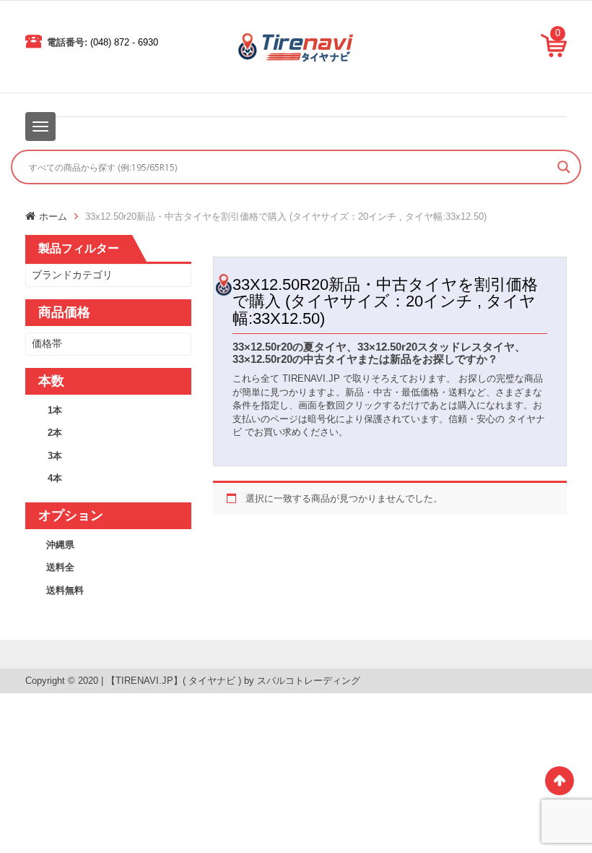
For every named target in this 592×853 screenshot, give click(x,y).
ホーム (53, 216)
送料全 (60, 567)
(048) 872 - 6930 (124, 42)
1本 (55, 410)
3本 (55, 455)
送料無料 (65, 590)
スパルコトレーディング (308, 680)
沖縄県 (60, 544)
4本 (55, 478)
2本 (55, 432)
